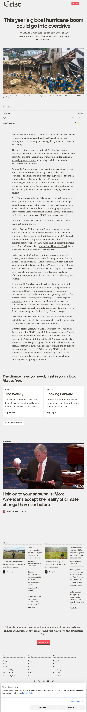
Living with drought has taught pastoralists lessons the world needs (55, 564)
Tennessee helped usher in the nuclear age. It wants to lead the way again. (14, 564)
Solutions (6, 667)
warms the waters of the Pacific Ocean (30, 186)
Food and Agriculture (10, 676)
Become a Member (59, 667)
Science (23, 511)
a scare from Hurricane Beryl (53, 246)
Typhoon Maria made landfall (41, 243)
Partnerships (32, 673)
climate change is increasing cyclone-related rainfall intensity (41, 304)
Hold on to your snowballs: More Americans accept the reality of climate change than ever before (41, 499)
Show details (75, 701)
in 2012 (37, 335)
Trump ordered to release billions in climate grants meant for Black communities (77, 553)
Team (30, 664)
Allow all (71, 707)
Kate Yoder (32, 607)
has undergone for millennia (39, 287)
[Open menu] (82, 4)
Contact (31, 667)
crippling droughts (42, 138)
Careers (30, 670)
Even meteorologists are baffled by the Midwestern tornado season (35, 553)
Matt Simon (32, 566)
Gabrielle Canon (76, 586)
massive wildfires (23, 138)
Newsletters (57, 661)
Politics (5, 664)
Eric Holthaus (7, 107)
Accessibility (57, 676)
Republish (56, 673)
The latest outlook (20, 150)
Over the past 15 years (22, 329)
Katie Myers (11, 572)
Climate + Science (78, 118)
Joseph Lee (53, 572)
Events (55, 664)
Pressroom (32, 676)
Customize (42, 707)
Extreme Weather (9, 673)
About (30, 661)
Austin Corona (75, 608)
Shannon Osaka (12, 511)
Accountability (8, 670)
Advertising (57, 670)
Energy (5, 661)
